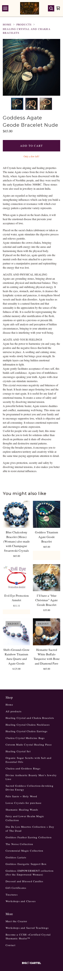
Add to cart (31, 145)
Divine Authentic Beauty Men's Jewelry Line (31, 777)
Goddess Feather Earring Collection (29, 837)
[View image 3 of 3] (46, 104)
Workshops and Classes (21, 901)
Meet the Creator (16, 921)
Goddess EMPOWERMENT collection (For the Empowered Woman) (30, 872)
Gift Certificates (16, 887)
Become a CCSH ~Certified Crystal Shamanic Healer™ (28, 936)
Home (7, 24)
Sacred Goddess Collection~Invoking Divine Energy (29, 787)
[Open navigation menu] (5, 8)
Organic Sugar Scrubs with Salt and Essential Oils (28, 760)
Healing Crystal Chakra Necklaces (28, 724)
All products (14, 711)
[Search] (51, 8)
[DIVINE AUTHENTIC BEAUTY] (29, 8)
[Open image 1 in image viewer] (31, 67)
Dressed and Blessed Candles (24, 881)
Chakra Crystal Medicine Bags (25, 738)
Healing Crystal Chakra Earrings (26, 731)
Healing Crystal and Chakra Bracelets (26, 30)
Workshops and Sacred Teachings (27, 927)
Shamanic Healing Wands (22, 809)
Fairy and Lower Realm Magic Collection (25, 818)
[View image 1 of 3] (17, 104)
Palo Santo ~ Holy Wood (21, 796)
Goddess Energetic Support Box (26, 864)
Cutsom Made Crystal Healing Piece (29, 744)
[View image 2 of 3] (31, 104)
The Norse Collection (19, 844)
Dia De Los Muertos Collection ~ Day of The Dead (30, 828)
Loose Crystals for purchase (23, 803)
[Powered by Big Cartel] (31, 962)
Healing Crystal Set (18, 751)
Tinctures (12, 894)
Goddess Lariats (16, 857)
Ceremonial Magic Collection (24, 850)
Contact (10, 945)
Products (23, 24)
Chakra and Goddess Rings (23, 768)
